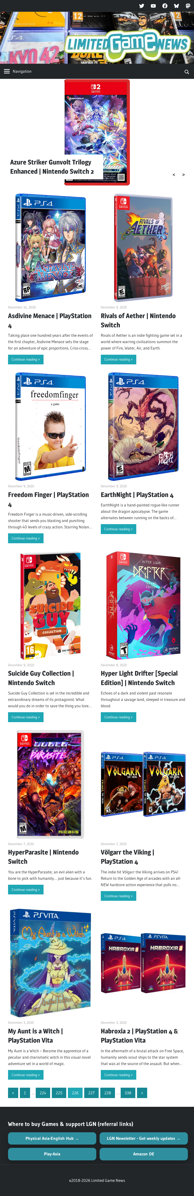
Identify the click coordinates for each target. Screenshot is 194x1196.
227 (91, 1092)
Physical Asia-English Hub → (52, 1138)
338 (128, 1092)
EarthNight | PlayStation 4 (137, 495)
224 (43, 1092)
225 (59, 1092)
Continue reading (24, 359)
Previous (174, 174)
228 (107, 1092)
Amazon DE (143, 1154)
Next (183, 174)
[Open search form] (187, 71)
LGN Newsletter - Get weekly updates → (144, 1138)
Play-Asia (52, 1154)
